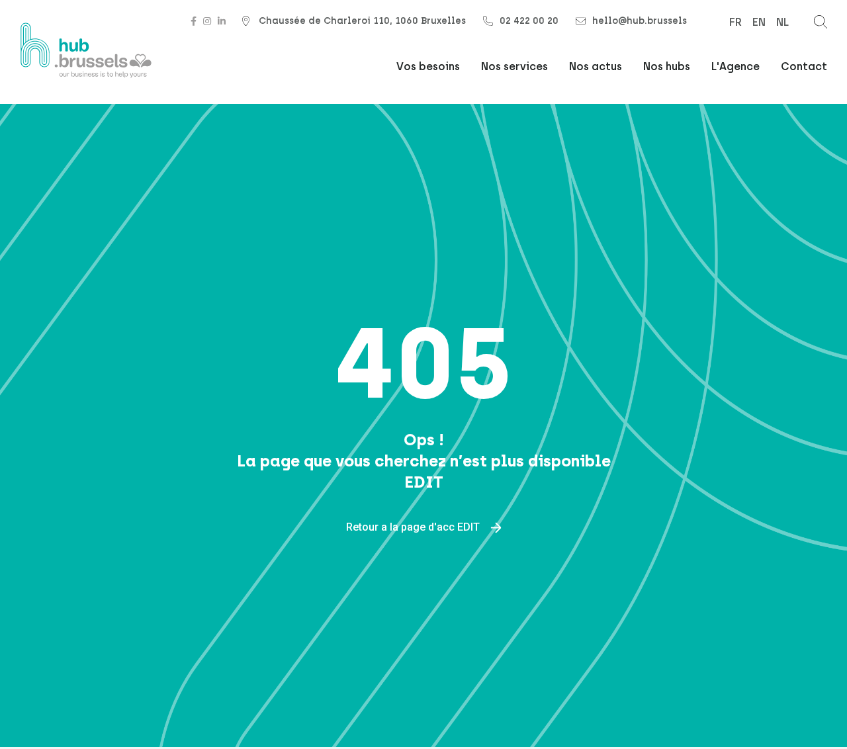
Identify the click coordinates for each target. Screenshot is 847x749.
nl (782, 22)
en (759, 22)
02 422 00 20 (529, 20)
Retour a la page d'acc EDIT (414, 526)
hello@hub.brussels (639, 20)
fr (735, 22)
